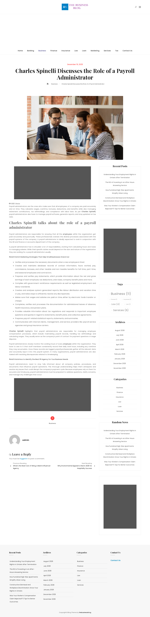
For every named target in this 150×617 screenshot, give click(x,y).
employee (67, 344)
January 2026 (120, 359)
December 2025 (120, 363)
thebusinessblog (85, 612)
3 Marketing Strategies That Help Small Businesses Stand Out (44, 257)
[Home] (48, 84)
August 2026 (120, 330)
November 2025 (120, 368)
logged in (24, 458)
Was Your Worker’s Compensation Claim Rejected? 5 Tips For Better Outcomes (119, 207)
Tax (116, 51)
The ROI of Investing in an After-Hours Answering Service (119, 183)
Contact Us (127, 51)
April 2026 (119, 344)
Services (107, 51)
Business (42, 51)
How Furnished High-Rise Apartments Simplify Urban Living (120, 191)
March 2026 (119, 349)
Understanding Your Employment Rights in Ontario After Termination (120, 176)
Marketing (95, 51)
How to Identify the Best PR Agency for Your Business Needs (43, 359)
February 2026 (119, 354)
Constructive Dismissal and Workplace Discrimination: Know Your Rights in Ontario (119, 199)
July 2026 (119, 335)
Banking (30, 51)
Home (20, 51)
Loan (84, 51)
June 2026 (120, 340)
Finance (53, 51)
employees (67, 234)
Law (76, 51)
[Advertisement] (75, 30)
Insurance (65, 51)
